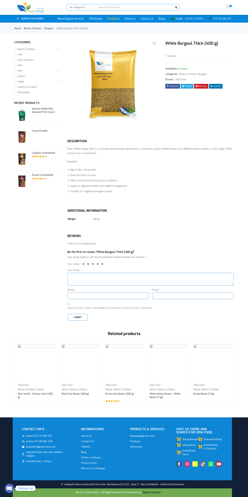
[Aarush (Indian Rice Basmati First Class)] (22, 115)
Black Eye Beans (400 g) (75, 393)
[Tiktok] (203, 464)
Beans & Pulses (32, 28)
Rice (20, 65)
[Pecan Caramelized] (22, 181)
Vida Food (180, 79)
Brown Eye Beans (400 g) (120, 393)
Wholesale (24, 92)
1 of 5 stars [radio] (84, 265)
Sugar (21, 81)
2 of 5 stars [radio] (89, 265)
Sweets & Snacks (27, 87)
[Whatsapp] (211, 464)
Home (17, 28)
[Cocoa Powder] (22, 137)
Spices (21, 76)
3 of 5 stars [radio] (94, 265)
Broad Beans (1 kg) (204, 393)
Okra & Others (26, 60)
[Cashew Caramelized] (22, 159)
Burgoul (49, 28)
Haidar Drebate (151, 492)
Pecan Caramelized (42, 175)
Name (71, 289)
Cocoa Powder (40, 130)
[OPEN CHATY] (9, 488)
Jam (20, 54)
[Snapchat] (195, 464)
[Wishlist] (228, 7)
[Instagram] (187, 464)
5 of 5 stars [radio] (103, 265)
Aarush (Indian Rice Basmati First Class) (43, 110)
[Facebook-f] (179, 464)
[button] (154, 43)
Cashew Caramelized (43, 153)
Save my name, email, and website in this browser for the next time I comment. (109, 308)
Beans (65, 389)
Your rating (74, 264)
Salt (20, 70)
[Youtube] (219, 464)
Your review (74, 270)
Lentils (40, 389)
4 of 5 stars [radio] (99, 265)
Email (156, 289)
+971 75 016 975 (221, 18)
